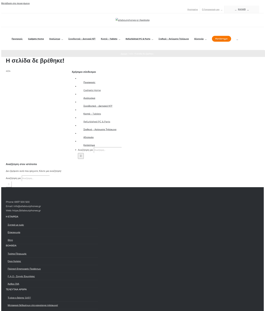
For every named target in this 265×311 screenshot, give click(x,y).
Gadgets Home (92, 90)
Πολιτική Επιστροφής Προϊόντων (24, 268)
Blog (10, 240)
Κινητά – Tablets (92, 113)
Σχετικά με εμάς (16, 224)
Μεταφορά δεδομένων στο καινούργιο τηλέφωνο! (33, 305)
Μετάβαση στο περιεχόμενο (15, 3)
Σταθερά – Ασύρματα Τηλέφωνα (99, 129)
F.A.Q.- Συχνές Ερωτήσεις (21, 276)
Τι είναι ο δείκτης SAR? (19, 297)
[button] (237, 38)
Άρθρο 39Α (13, 283)
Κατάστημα (89, 145)
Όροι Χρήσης (14, 261)
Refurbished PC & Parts (96, 121)
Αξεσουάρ (88, 137)
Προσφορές (89, 82)
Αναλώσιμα (89, 98)
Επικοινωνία (14, 232)
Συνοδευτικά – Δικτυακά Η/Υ (97, 105)
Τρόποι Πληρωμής (17, 253)
